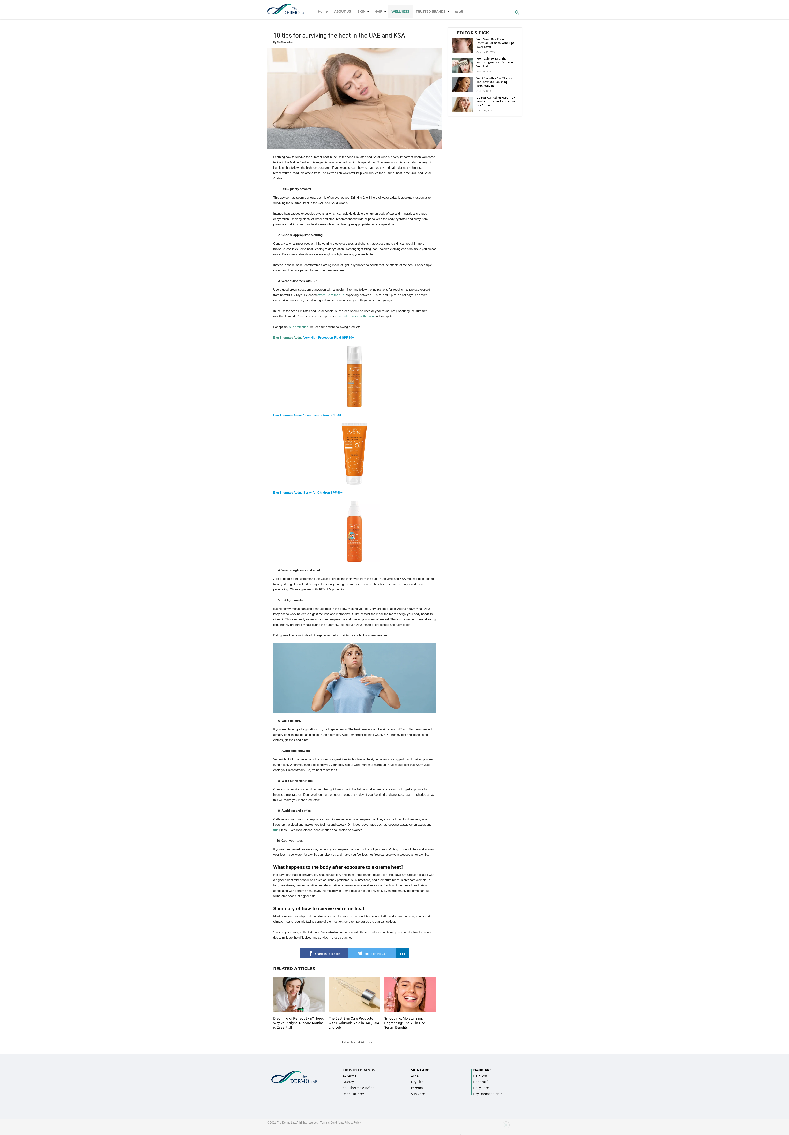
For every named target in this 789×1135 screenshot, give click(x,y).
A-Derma (349, 1076)
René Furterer (353, 1093)
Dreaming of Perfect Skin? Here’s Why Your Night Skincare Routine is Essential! (298, 1023)
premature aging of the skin (355, 316)
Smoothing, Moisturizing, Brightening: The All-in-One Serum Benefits (404, 1023)
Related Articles (294, 968)
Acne (415, 1076)
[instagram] (491, 1127)
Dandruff (480, 1082)
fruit (275, 830)
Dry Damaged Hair (487, 1093)
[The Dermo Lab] (286, 9)
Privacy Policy (352, 1122)
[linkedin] (402, 953)
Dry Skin (417, 1082)
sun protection (298, 327)
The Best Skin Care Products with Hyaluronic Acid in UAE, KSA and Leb (354, 1023)
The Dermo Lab (285, 42)
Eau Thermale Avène (287, 337)
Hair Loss (480, 1076)
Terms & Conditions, (332, 1122)
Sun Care (418, 1093)
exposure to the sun (330, 295)
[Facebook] (460, 1133)
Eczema (417, 1088)
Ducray (348, 1082)
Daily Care (481, 1088)
